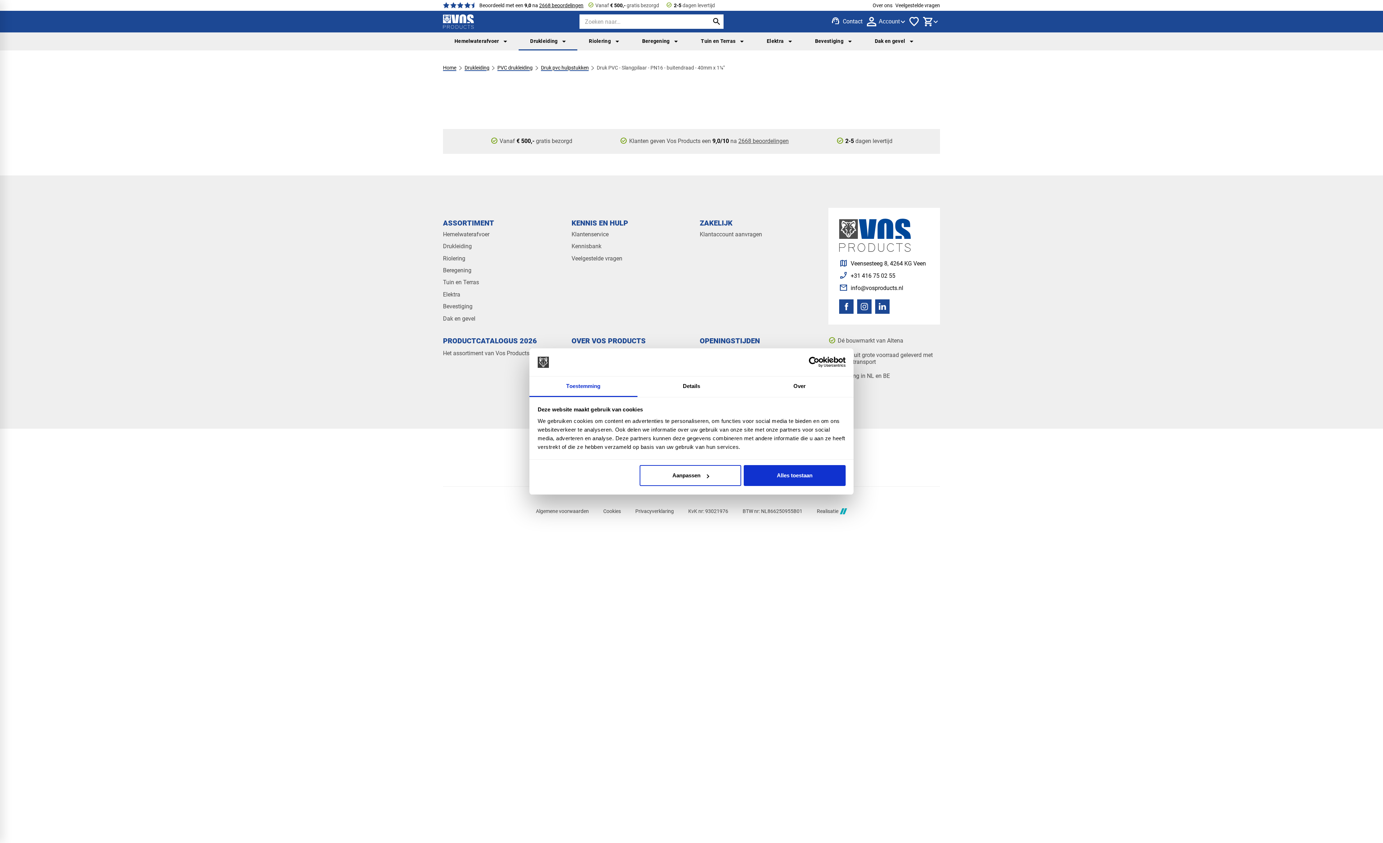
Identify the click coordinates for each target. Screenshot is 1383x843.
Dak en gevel (890, 41)
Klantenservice (590, 234)
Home (449, 68)
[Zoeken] (716, 21)
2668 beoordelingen (561, 5)
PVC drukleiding (515, 68)
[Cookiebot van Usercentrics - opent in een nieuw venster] (814, 362)
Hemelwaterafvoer (477, 41)
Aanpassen (686, 475)
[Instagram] (864, 306)
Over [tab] (799, 386)
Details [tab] (692, 386)
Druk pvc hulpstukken (565, 68)
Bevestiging (829, 41)
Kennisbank (586, 246)
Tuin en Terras (718, 41)
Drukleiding (544, 41)
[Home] (458, 21)
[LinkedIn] (882, 306)
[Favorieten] (914, 21)
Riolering (600, 41)
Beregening (656, 41)
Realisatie (827, 511)
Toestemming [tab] (583, 386)
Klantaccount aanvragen (731, 234)
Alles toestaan (795, 475)
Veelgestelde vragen (917, 5)
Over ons (882, 5)
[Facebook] (846, 306)
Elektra (775, 41)
